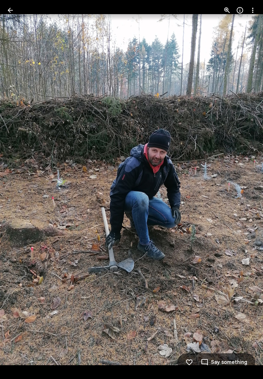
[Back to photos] (10, 10)
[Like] (189, 362)
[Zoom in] (227, 10)
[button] (18, 189)
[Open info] (239, 10)
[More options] (252, 10)
